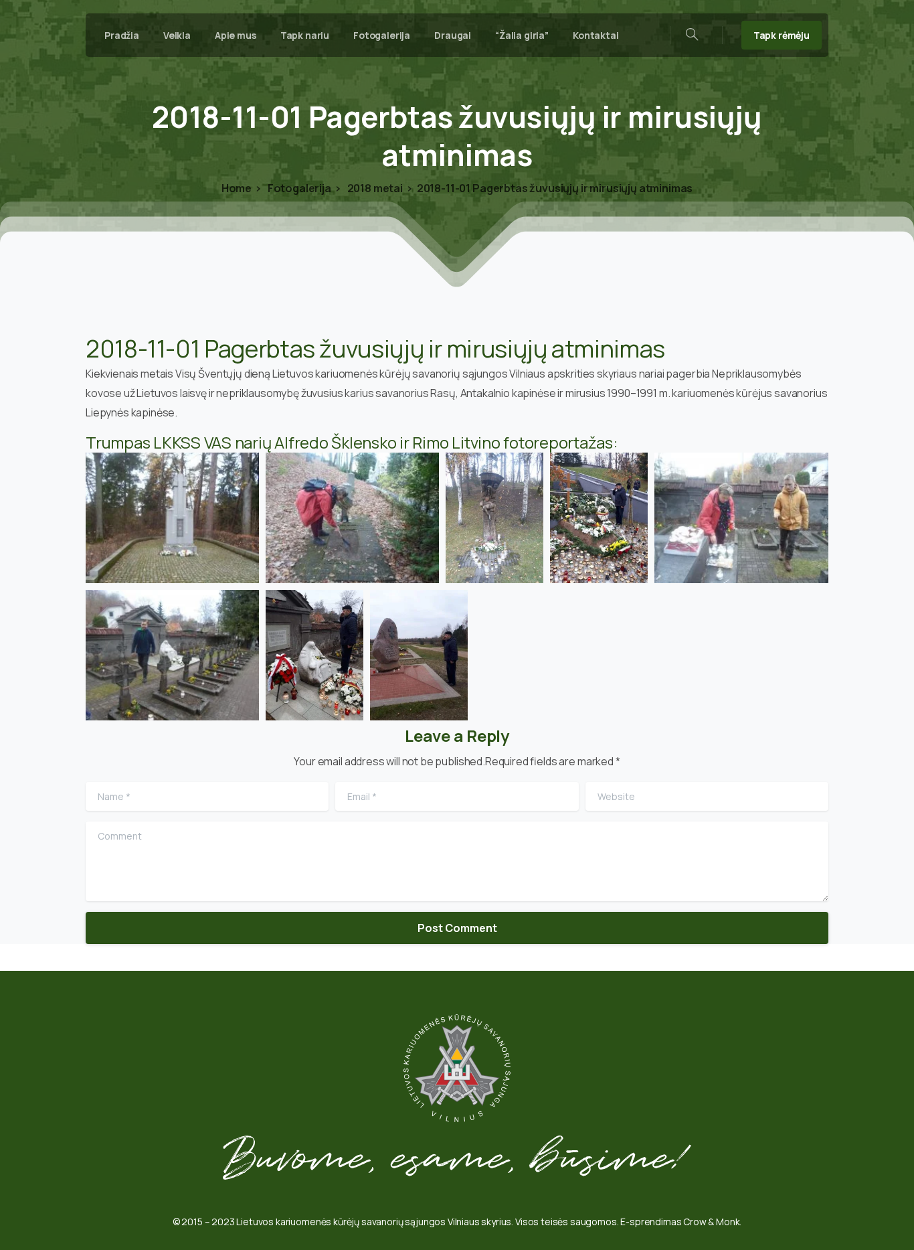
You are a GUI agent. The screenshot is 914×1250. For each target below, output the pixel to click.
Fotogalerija (298, 188)
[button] (172, 518)
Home (236, 188)
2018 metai (374, 188)
